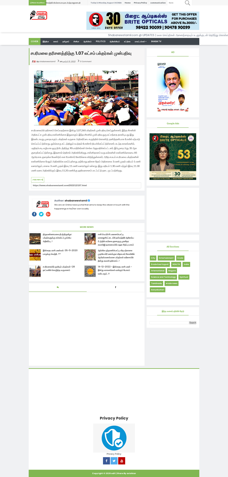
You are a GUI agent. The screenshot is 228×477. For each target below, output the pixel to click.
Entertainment (166, 258)
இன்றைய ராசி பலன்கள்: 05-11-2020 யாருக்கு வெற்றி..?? (60, 252)
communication (158, 3)
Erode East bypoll (160, 264)
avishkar (131, 473)
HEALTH (176, 264)
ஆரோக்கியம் (115, 41)
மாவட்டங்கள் (140, 41)
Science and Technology (163, 277)
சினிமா (76, 41)
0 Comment (85, 61)
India (186, 264)
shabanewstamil (76, 200)
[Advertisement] (173, 210)
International (157, 270)
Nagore (172, 270)
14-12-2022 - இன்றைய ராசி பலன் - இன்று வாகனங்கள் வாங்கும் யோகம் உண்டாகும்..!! (115, 270)
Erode (180, 258)
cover (34, 41)
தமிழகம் (66, 41)
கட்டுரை (127, 41)
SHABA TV (156, 41)
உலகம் (55, 41)
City (153, 258)
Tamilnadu (156, 283)
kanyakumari (157, 289)
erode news (171, 283)
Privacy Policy (140, 3)
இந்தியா (46, 41)
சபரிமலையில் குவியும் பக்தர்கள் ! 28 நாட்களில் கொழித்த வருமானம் (59, 268)
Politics (100, 41)
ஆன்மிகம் (87, 41)
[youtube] (121, 461)
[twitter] (114, 461)
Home (128, 3)
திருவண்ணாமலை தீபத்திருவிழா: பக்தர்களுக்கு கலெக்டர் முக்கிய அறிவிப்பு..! (57, 238)
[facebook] (106, 461)
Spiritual (184, 277)
